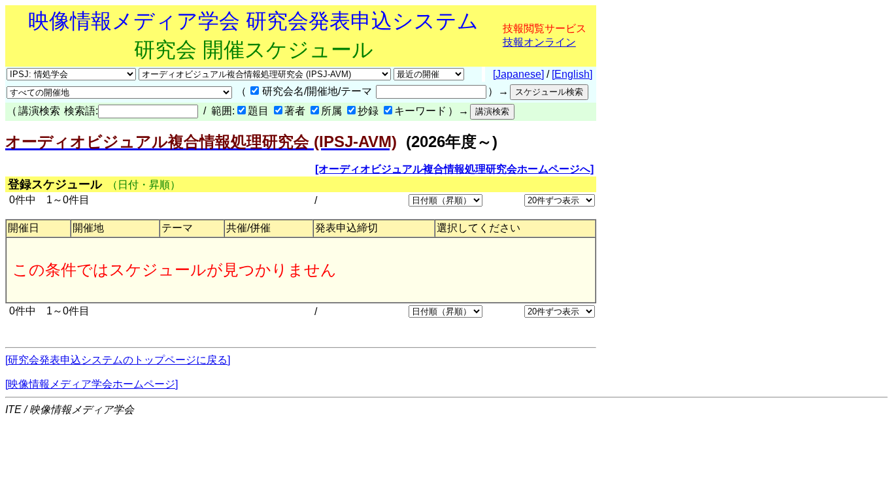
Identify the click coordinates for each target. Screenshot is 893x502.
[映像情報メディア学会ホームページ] (91, 384)
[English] (572, 74)
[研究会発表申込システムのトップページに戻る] (117, 359)
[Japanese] (518, 74)
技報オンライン (539, 42)
